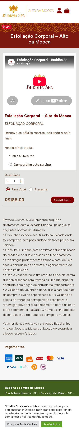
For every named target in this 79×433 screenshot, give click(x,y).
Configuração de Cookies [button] (22, 424)
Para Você (19, 189)
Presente (41, 189)
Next (70, 81)
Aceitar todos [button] (52, 424)
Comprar (62, 200)
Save (8, 26)
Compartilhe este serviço (32, 164)
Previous (9, 81)
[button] (59, 11)
